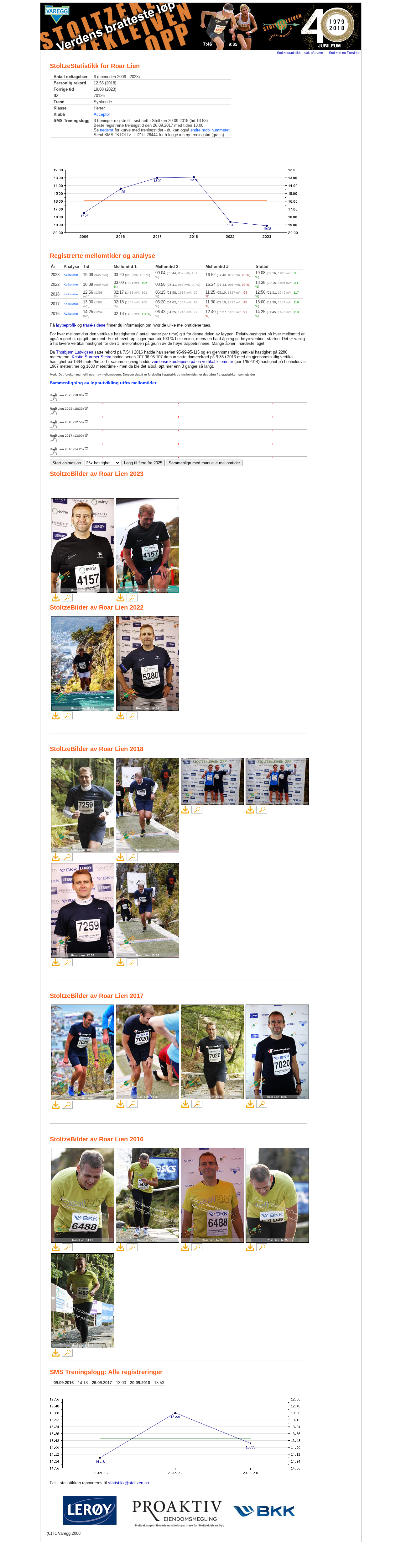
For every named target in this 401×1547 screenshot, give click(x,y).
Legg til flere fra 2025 (143, 463)
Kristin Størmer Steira (91, 357)
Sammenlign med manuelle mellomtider (204, 463)
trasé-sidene (94, 325)
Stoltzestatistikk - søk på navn (300, 53)
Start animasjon (66, 463)
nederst (106, 130)
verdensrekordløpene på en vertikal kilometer (192, 361)
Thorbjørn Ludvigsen (74, 352)
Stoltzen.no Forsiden (344, 53)
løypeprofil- (66, 325)
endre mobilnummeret (210, 130)
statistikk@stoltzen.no (128, 1482)
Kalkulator (71, 274)
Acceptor (102, 114)
